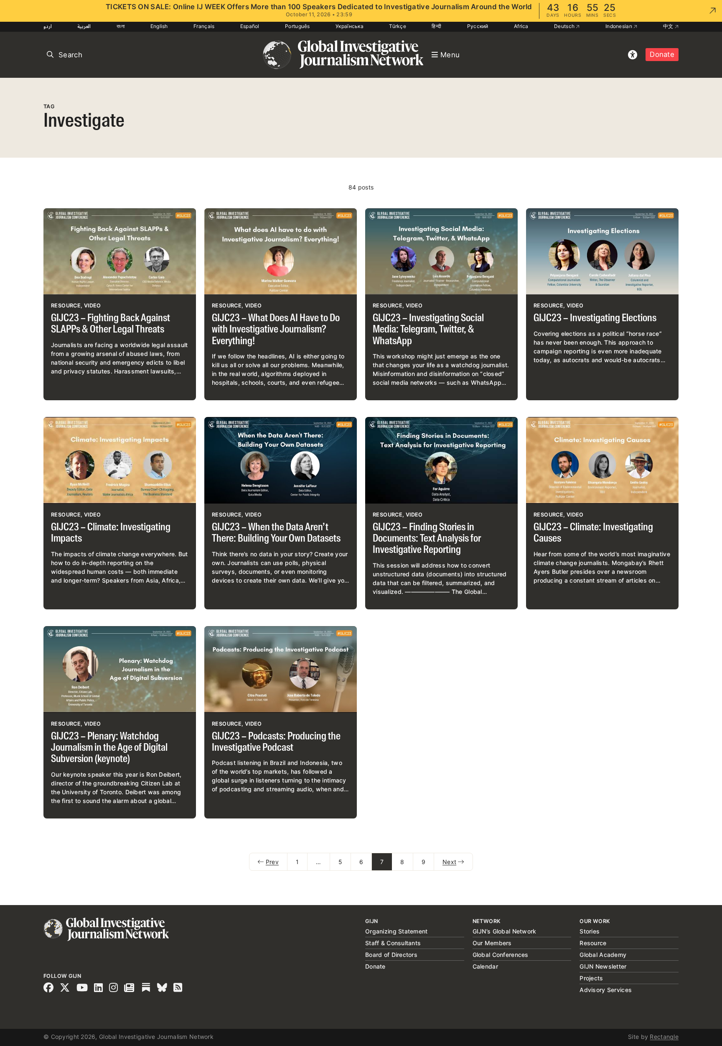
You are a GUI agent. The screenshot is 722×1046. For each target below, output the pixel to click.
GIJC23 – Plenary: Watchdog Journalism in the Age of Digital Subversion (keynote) (109, 748)
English (159, 26)
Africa (521, 26)
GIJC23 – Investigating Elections (595, 318)
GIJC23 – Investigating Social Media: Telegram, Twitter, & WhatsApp (428, 330)
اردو (47, 26)
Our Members (492, 942)
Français (203, 26)
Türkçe (397, 26)
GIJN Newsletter (603, 966)
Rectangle (664, 1036)
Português (297, 26)
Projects (591, 978)
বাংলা (121, 26)
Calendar (485, 966)
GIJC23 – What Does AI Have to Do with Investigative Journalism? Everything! (276, 330)
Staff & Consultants (393, 942)
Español (249, 26)
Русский (477, 26)
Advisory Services (606, 989)
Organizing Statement (396, 931)
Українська (350, 26)
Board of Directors (391, 954)
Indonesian (619, 26)
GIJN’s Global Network (504, 931)
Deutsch (565, 26)
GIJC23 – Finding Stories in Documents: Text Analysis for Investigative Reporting (427, 539)
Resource (593, 942)
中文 (669, 26)
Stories (590, 931)
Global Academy (603, 954)
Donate (662, 54)
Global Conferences (501, 954)
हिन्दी (436, 26)
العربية (84, 26)
